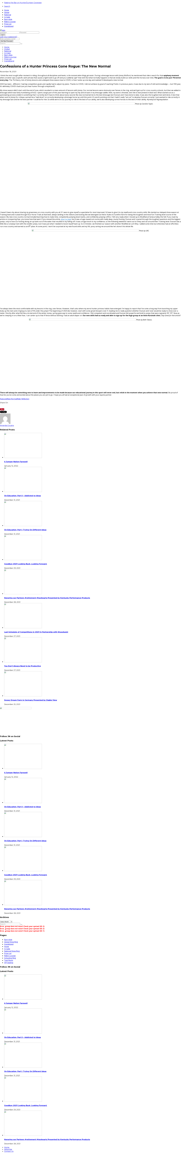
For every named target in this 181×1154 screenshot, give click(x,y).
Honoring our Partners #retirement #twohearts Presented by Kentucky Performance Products (47, 598)
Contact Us (8, 1151)
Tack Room (8, 960)
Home (6, 10)
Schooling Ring (10, 958)
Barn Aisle (8, 19)
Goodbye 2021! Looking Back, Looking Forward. (25, 564)
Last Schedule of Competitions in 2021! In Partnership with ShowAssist (36, 632)
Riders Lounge (10, 22)
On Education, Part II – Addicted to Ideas (22, 496)
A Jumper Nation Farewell (16, 462)
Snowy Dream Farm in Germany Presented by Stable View (30, 700)
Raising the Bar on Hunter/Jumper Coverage (23, 3)
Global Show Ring (11, 942)
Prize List (7, 24)
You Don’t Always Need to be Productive (22, 666)
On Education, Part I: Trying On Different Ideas (25, 530)
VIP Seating (8, 962)
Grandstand (8, 26)
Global (6, 12)
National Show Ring (12, 951)
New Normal (12, 399)
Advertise (8, 1149)
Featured (3, 399)
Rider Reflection (23, 399)
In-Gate (7, 17)
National (7, 15)
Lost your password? (8, 37)
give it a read (66, 219)
